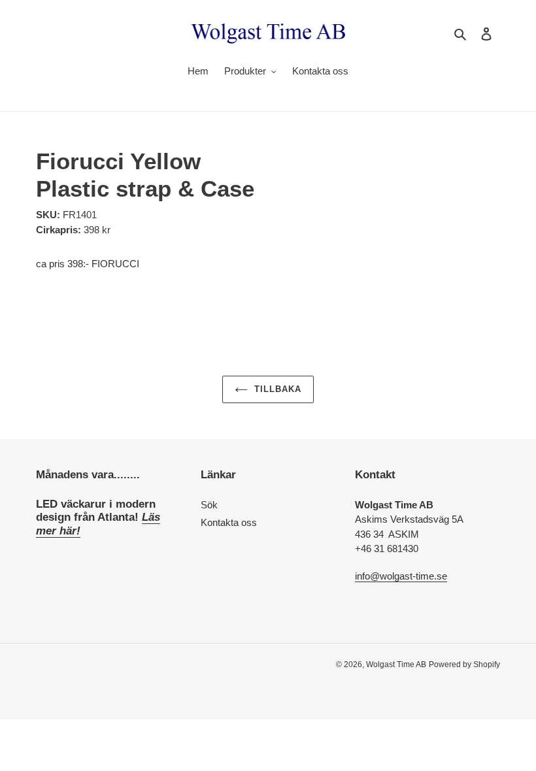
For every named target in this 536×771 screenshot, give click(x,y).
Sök (209, 504)
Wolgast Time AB (396, 664)
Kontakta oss (229, 522)
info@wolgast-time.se (401, 576)
